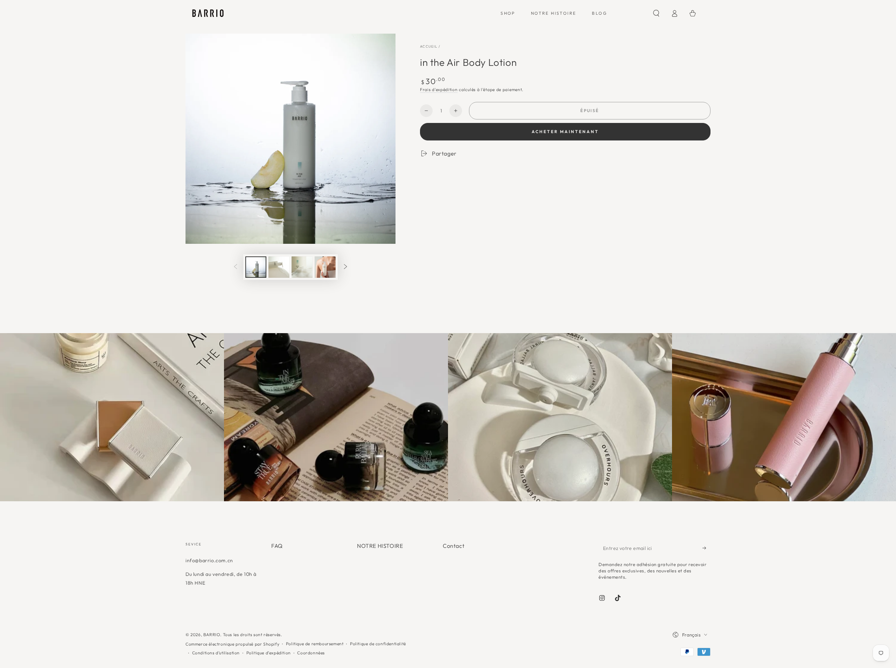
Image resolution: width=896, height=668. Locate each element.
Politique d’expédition (268, 652)
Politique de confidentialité (378, 643)
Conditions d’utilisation (216, 652)
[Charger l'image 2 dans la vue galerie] (278, 267)
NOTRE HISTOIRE (380, 545)
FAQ (277, 545)
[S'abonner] (706, 548)
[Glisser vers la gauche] (235, 267)
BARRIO (211, 634)
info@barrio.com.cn (209, 560)
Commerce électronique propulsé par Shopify (232, 644)
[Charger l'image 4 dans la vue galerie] (325, 267)
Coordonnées (311, 652)
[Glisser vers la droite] (345, 267)
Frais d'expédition (439, 89)
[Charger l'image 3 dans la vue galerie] (302, 267)
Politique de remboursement (315, 643)
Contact (453, 545)
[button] (656, 13)
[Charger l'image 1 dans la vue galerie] (255, 267)
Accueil (429, 46)
